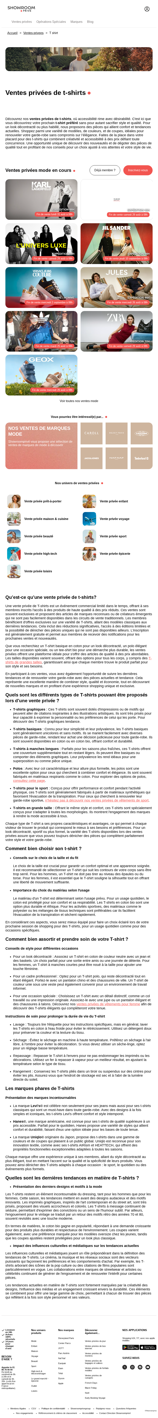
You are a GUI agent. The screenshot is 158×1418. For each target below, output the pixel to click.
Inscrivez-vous (138, 170)
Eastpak (62, 1363)
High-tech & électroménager (38, 1372)
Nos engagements (24, 1413)
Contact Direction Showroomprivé (115, 1413)
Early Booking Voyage (95, 1398)
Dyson (61, 1378)
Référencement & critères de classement (58, 1413)
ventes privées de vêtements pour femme (108, 1004)
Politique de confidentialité (53, 1408)
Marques (76, 21)
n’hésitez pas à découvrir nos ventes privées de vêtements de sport (97, 800)
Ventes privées (22, 21)
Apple (60, 1383)
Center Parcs (64, 1343)
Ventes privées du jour (95, 1341)
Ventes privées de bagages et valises (94, 1362)
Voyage (34, 1356)
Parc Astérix (64, 1353)
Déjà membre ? (104, 170)
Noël (87, 1393)
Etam (60, 1368)
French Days (91, 1383)
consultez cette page (29, 781)
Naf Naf (61, 1358)
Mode (33, 1341)
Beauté (34, 1361)
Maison (34, 1351)
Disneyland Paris (66, 1338)
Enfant (34, 1346)
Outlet (34, 1386)
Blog (90, 21)
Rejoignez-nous (103, 1408)
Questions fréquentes (126, 1408)
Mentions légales (18, 1408)
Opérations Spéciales (51, 21)
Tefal (60, 1373)
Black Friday (91, 1388)
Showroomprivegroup (81, 1408)
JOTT (61, 1348)
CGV (33, 1408)
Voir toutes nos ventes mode (79, 401)
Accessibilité (88, 1413)
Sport (33, 1366)
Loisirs (34, 1391)
